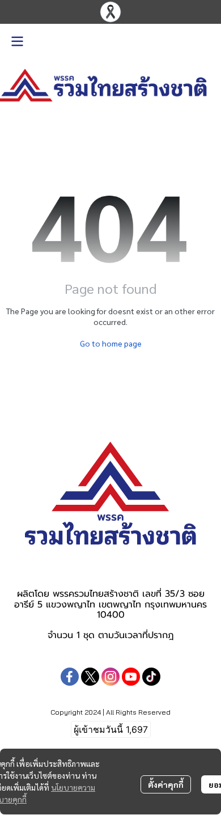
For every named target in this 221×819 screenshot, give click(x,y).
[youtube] (131, 677)
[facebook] (70, 677)
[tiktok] (151, 677)
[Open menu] (17, 41)
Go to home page (111, 343)
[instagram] (110, 677)
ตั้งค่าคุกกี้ (166, 784)
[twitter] (90, 677)
